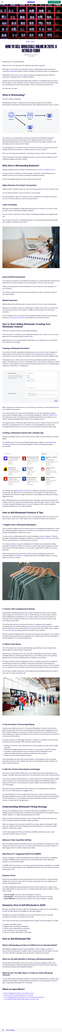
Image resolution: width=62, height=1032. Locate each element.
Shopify (30, 336)
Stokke (38, 626)
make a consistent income (46, 169)
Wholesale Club (21, 490)
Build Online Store (54, 2)
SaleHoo (13, 544)
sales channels (46, 538)
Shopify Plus (53, 415)
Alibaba (19, 555)
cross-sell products (10, 630)
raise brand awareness (17, 317)
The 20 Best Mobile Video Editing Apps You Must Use (21, 999)
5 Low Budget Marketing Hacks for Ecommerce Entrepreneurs (24, 997)
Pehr (29, 628)
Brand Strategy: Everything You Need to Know (19, 993)
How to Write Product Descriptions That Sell (18, 995)
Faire (25, 553)
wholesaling (14, 71)
